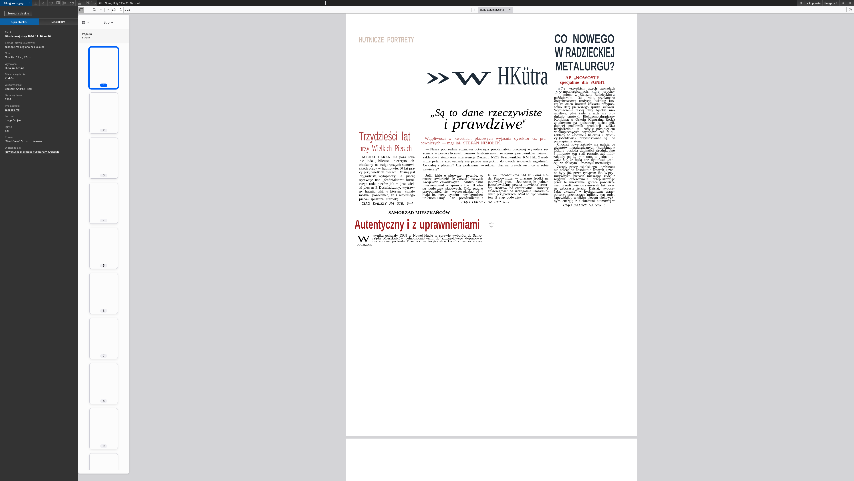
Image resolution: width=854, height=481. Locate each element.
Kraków (9, 78)
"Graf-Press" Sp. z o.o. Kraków (23, 141)
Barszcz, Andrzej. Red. (18, 89)
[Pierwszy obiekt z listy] (800, 3)
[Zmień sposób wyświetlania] (57, 3)
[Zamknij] (850, 3)
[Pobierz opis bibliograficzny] (64, 3)
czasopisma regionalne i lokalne (24, 47)
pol (7, 131)
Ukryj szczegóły (14, 3)
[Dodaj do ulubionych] (51, 3)
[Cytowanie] (72, 3)
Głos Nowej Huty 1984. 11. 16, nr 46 (28, 36)
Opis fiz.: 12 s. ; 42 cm (18, 57)
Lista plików (58, 21)
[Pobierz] (36, 3)
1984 (8, 99)
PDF (89, 2)
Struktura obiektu (18, 13)
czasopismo (12, 110)
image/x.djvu (13, 120)
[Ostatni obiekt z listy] (843, 3)
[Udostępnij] (43, 3)
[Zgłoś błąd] (79, 3)
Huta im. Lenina (14, 68)
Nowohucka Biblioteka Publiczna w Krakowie (32, 152)
